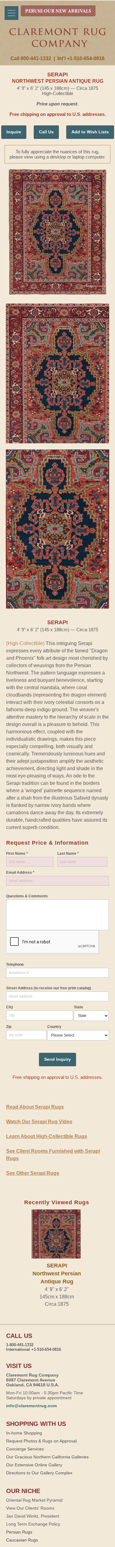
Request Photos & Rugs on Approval (41, 1440)
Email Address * (20, 872)
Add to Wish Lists (90, 131)
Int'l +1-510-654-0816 (81, 58)
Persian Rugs (19, 1532)
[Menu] (11, 13)
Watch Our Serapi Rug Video (39, 1121)
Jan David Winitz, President (32, 1516)
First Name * (17, 853)
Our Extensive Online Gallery (34, 1464)
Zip (8, 1027)
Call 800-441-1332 (30, 58)
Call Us (46, 131)
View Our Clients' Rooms (30, 1508)
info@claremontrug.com (31, 1405)
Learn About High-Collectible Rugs (46, 1136)
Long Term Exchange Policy (33, 1524)
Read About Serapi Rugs (35, 1107)
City (9, 1007)
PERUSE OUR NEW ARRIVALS (58, 11)
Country (54, 1027)
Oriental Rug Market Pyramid (34, 1500)
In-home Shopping (24, 1432)
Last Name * (68, 853)
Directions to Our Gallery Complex (39, 1472)
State (78, 1007)
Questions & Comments (27, 896)
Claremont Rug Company (57, 42)
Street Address (48, 988)
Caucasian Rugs (22, 1539)
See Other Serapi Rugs (32, 1173)
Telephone (15, 964)
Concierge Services (25, 1448)
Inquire (13, 131)
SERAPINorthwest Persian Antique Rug (57, 1273)
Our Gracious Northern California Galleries (47, 1456)
